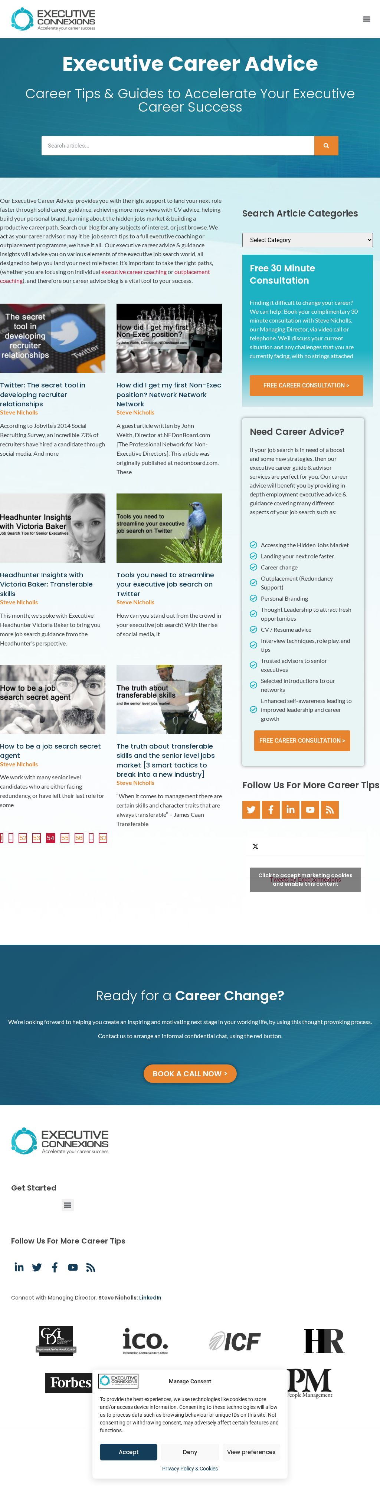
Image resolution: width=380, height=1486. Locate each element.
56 (79, 837)
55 (65, 837)
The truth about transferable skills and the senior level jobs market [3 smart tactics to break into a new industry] (166, 760)
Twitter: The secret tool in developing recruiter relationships (42, 394)
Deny (190, 1452)
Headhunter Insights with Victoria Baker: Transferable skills (46, 584)
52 (23, 837)
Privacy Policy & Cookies (190, 1469)
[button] (366, 19)
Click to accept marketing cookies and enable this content (305, 880)
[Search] (326, 145)
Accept (129, 1452)
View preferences (251, 1452)
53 (37, 837)
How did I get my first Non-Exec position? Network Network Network (169, 394)
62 (103, 837)
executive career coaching (134, 271)
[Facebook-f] (271, 810)
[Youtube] (310, 810)
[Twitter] (251, 810)
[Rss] (330, 810)
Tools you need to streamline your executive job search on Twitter (165, 584)
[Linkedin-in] (290, 810)
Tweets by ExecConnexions (305, 880)
